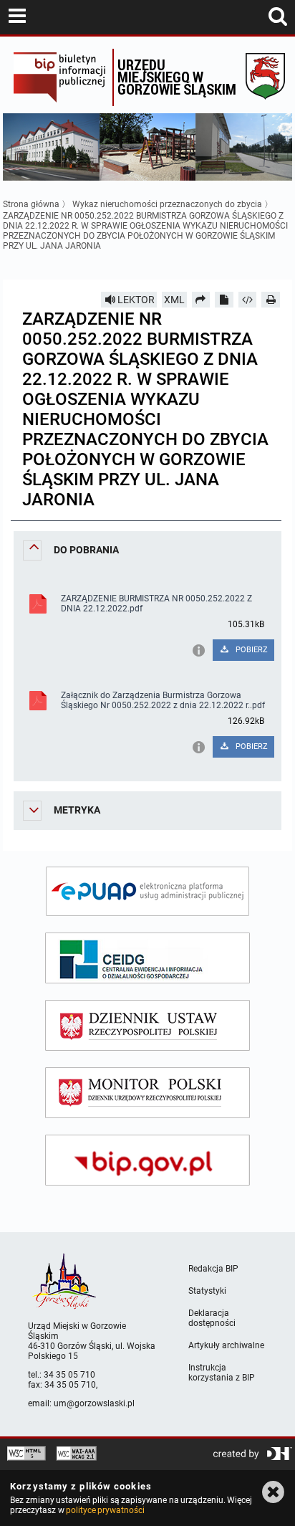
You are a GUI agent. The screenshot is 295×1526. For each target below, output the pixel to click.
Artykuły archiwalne (226, 1345)
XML (174, 299)
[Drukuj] (270, 299)
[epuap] (147, 891)
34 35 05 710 (69, 1375)
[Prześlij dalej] (201, 299)
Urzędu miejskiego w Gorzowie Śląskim (176, 76)
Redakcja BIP (213, 1269)
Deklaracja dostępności (212, 1318)
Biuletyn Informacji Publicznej (59, 77)
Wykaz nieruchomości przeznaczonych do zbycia (167, 204)
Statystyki (207, 1291)
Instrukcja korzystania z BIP (221, 1373)
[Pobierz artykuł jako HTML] (247, 299)
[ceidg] (147, 958)
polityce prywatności (105, 1510)
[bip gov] (147, 1160)
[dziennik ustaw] (147, 1025)
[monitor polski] (147, 1092)
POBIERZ (250, 649)
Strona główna (31, 204)
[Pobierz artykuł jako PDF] (224, 299)
